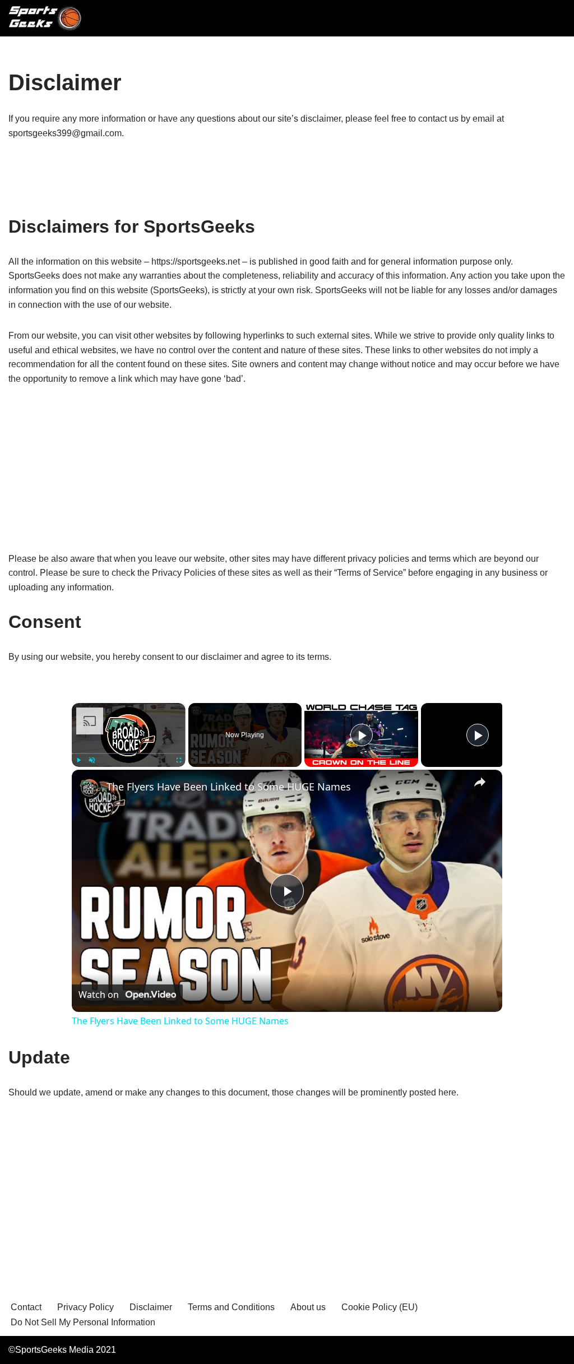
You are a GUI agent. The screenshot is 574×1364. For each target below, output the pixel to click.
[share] (480, 782)
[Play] (78, 760)
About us (308, 1307)
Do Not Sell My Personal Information (83, 1322)
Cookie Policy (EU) (379, 1307)
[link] (89, 787)
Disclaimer (150, 1307)
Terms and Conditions (231, 1307)
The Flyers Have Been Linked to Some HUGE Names (229, 786)
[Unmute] (92, 760)
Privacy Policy (85, 1307)
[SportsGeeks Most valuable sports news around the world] (46, 18)
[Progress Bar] (129, 753)
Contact (26, 1307)
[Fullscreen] (179, 760)
